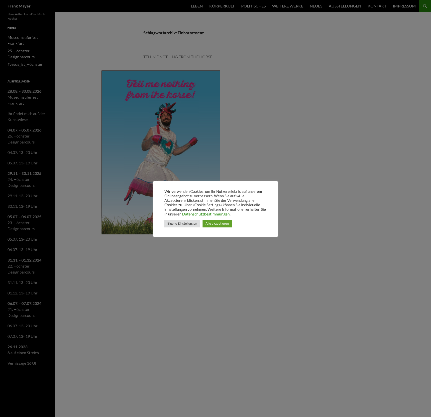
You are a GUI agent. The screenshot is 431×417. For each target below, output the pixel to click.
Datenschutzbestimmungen (206, 213)
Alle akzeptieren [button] (217, 223)
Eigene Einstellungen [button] (182, 223)
